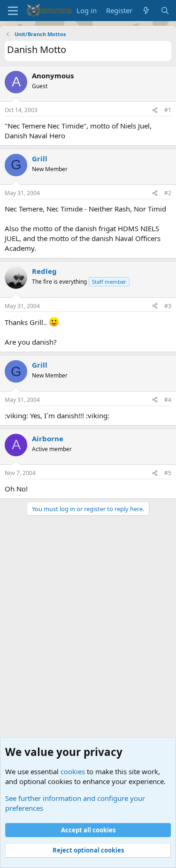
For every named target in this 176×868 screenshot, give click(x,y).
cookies (73, 771)
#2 (167, 193)
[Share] (155, 110)
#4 (167, 400)
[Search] (165, 10)
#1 (167, 110)
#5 (167, 473)
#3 (167, 306)
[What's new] (146, 10)
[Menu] (13, 10)
